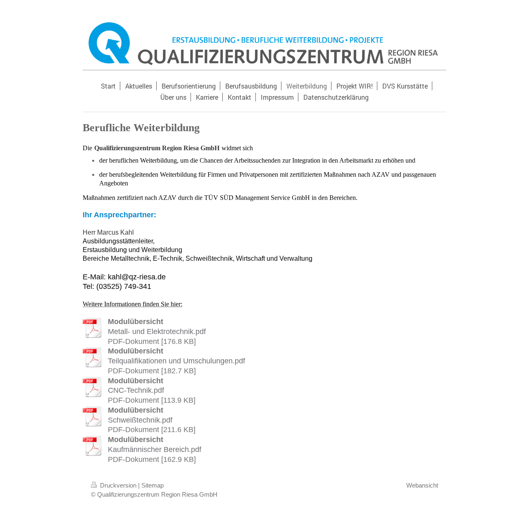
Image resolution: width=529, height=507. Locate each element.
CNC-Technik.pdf (136, 390)
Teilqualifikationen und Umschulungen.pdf (176, 361)
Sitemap (152, 485)
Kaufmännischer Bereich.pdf (154, 449)
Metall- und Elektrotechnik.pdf (157, 331)
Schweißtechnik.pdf (140, 420)
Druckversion (118, 485)
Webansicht (422, 485)
